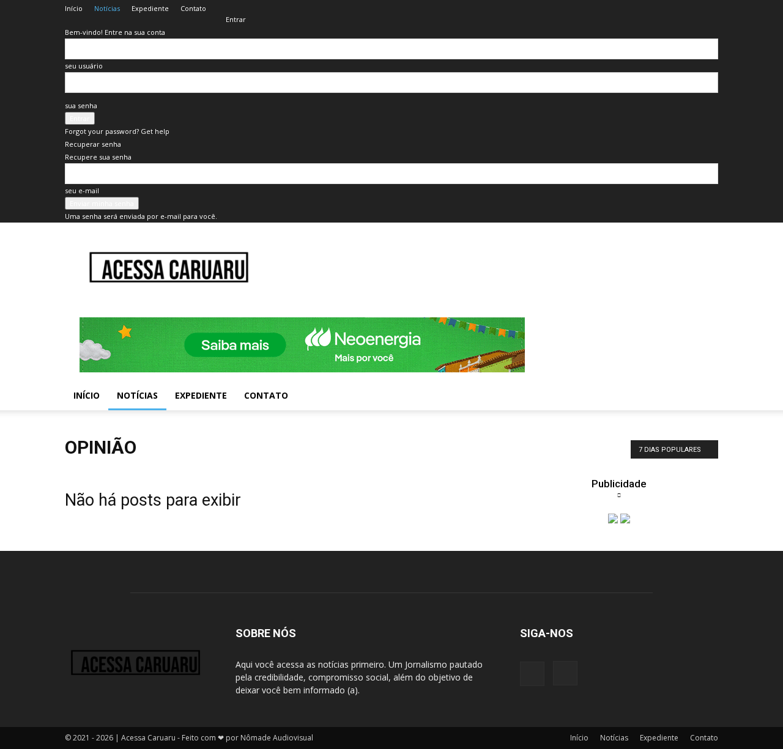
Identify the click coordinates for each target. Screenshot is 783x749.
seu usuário (84, 65)
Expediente (150, 8)
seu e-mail (82, 190)
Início (74, 8)
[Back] (228, 6)
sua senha (81, 105)
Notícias (107, 8)
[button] (703, 396)
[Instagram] (565, 673)
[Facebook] (532, 674)
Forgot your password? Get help (117, 131)
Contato (193, 8)
